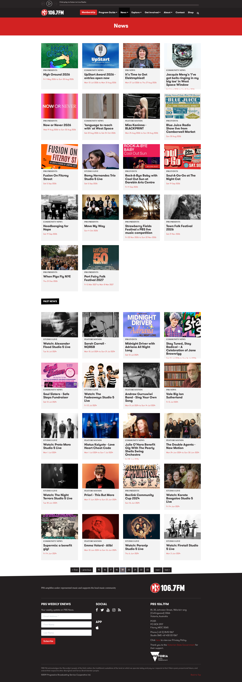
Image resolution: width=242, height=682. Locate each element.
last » (167, 569)
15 (99, 569)
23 (147, 569)
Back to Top (196, 674)
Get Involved (152, 12)
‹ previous (86, 569)
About (167, 12)
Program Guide (107, 12)
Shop (191, 12)
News (124, 12)
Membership (88, 12)
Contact (180, 12)
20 (129, 569)
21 (135, 569)
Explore (136, 12)
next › (158, 569)
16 (105, 569)
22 (141, 569)
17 (111, 569)
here (158, 640)
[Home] (53, 12)
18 (117, 569)
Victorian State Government (181, 644)
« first (75, 569)
